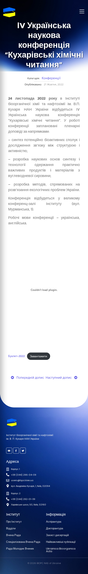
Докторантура (54, 528)
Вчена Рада (13, 535)
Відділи (11, 528)
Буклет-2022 (16, 356)
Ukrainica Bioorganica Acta (61, 550)
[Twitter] (23, 451)
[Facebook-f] (16, 451)
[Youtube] (9, 451)
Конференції (51, 78)
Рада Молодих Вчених (20, 549)
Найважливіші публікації (61, 542)
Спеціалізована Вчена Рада (23, 542)
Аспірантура (53, 522)
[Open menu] (82, 11)
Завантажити (38, 356)
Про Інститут (14, 522)
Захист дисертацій (57, 535)
